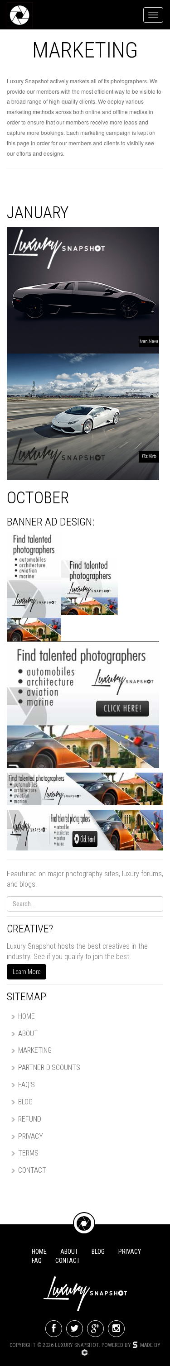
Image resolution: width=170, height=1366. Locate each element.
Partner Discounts (49, 1067)
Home (26, 1016)
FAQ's (26, 1084)
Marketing (35, 1050)
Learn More (26, 971)
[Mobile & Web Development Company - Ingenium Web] (84, 1353)
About (28, 1033)
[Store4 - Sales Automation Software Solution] (135, 1345)
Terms (28, 1153)
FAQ (37, 1260)
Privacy (30, 1136)
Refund (29, 1119)
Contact (32, 1170)
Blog (25, 1102)
